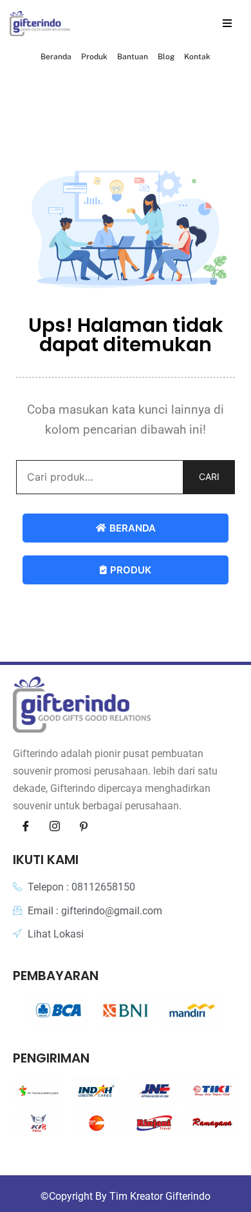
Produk (94, 56)
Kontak (197, 56)
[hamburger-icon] (226, 23)
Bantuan (132, 56)
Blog (166, 56)
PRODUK (130, 570)
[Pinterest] (83, 826)
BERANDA (132, 528)
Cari (209, 476)
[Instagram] (54, 826)
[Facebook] (25, 826)
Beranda (56, 56)
